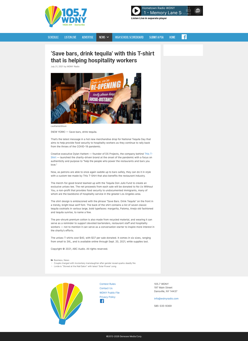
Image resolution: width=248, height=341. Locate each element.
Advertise (87, 37)
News (102, 37)
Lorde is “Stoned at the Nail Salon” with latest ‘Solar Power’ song (85, 266)
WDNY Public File (110, 292)
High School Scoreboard (129, 37)
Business (58, 260)
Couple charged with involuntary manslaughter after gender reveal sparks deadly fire (94, 263)
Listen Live (70, 37)
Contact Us (106, 288)
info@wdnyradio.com (166, 298)
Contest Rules (108, 284)
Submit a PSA (156, 37)
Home (172, 37)
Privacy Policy (107, 297)
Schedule (53, 37)
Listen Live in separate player (149, 18)
